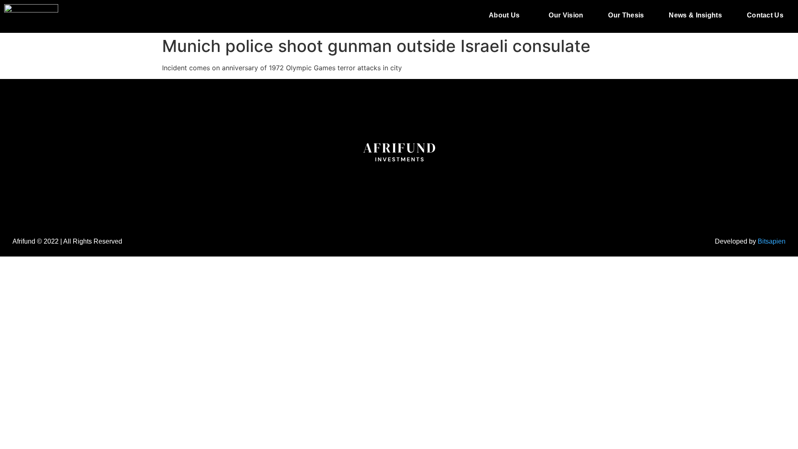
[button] (506, 15)
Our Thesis (626, 15)
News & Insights (695, 15)
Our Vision (566, 15)
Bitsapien (772, 241)
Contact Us (765, 15)
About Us (504, 15)
